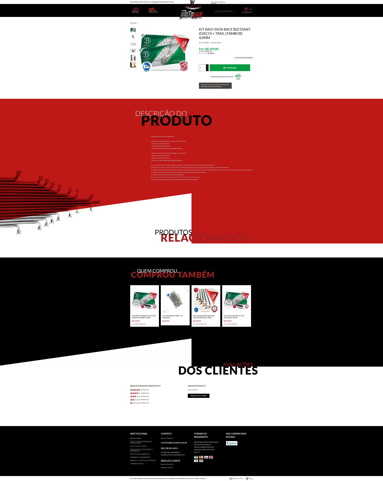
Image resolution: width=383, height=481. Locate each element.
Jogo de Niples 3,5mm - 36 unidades (172, 317)
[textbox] (224, 11)
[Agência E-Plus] (236, 478)
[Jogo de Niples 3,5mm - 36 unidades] (175, 300)
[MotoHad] (191, 10)
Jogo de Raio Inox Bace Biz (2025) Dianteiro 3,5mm (203, 317)
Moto (153, 11)
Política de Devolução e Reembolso (141, 450)
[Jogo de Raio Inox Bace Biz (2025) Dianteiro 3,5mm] (206, 300)
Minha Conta (245, 1)
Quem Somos (135, 438)
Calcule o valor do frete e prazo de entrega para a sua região (215, 85)
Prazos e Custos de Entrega (143, 460)
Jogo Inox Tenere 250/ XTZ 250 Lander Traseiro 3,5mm (144, 317)
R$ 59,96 (208, 51)
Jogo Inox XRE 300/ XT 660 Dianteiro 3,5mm (234, 317)
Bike (135, 11)
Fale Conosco (167, 438)
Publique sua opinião (198, 396)
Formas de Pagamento (140, 457)
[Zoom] (133, 30)
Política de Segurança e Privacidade (141, 442)
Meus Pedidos (167, 464)
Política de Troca (138, 446)
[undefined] (164, 53)
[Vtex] (249, 478)
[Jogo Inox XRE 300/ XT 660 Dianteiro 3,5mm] (236, 300)
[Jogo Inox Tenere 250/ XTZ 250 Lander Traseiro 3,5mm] (144, 300)
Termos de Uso (136, 463)
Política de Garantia (140, 454)
